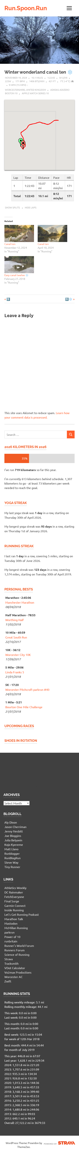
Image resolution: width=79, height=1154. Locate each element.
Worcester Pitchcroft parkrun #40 (27, 689)
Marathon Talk (13, 919)
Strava (8, 959)
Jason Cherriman (15, 827)
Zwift (7, 981)
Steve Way (11, 862)
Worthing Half (14, 620)
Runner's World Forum (19, 945)
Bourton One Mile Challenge (23, 707)
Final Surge (11, 901)
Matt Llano (11, 849)
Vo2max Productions (17, 972)
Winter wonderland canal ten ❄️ (38, 72)
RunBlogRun (12, 858)
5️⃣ (8, 299)
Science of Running (16, 954)
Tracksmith (11, 963)
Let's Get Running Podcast (21, 914)
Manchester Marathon (19, 602)
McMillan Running (16, 928)
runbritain (10, 941)
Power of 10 (12, 937)
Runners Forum (14, 950)
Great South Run (16, 637)
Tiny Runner (12, 867)
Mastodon (10, 923)
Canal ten (9, 244)
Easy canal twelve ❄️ (16, 275)
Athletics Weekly (15, 888)
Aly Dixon (10, 822)
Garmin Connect (15, 905)
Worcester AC (13, 977)
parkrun (9, 932)
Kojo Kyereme (13, 844)
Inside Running (14, 910)
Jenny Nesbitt (13, 831)
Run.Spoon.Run (25, 8)
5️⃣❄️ (68, 299)
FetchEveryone (14, 896)
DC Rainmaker (13, 892)
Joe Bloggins (12, 835)
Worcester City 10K (18, 654)
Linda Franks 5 (14, 672)
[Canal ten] (19, 233)
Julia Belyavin (13, 840)
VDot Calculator (14, 968)
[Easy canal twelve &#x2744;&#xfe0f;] (19, 264)
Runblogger (12, 853)
